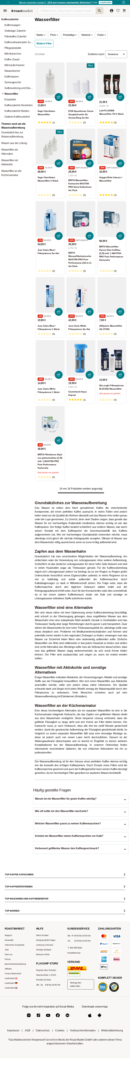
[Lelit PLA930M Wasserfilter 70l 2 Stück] (112, 80)
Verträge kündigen (44, 1040)
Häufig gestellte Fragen (45, 1030)
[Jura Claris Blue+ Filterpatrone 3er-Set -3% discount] (50, 219)
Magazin (8, 1026)
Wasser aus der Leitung (14, 143)
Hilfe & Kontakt (42, 1026)
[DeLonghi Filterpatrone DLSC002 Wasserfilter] (112, 358)
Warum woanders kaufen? (55, 2)
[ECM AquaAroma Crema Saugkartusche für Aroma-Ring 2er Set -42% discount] (81, 80)
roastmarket (105, 2)
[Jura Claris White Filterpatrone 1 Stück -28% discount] (50, 358)
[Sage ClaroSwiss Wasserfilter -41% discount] (50, 80)
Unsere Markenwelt (13, 1064)
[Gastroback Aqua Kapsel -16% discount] (81, 358)
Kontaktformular (74, 1043)
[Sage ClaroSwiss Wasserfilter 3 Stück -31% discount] (50, 146)
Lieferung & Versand (44, 1035)
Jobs (7, 1040)
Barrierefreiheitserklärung (15, 1054)
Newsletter (9, 1030)
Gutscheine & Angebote (14, 1035)
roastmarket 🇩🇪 (11, 1073)
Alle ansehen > (115, 512)
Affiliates (8, 1059)
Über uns (8, 1045)
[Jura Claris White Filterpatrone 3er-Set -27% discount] (81, 295)
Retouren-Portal (42, 1045)
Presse (8, 1050)
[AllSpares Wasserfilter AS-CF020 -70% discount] (112, 295)
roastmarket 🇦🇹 (11, 1069)
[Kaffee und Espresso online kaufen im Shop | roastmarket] (22, 10)
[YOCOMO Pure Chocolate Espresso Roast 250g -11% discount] (83, 533)
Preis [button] (53, 35)
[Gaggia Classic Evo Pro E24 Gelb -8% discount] (51, 533)
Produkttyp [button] (69, 35)
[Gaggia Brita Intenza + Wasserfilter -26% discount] (112, 146)
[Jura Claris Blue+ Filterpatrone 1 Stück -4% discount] (50, 295)
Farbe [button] (100, 35)
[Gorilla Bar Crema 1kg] (114, 533)
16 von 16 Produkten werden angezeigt (80, 488)
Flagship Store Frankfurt (46, 1061)
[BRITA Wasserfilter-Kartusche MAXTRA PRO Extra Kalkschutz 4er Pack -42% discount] (81, 146)
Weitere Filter (44, 43)
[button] (116, 54)
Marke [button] (40, 35)
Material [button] (86, 35)
